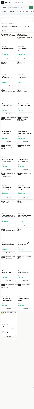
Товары (12, 11)
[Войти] (31, 2)
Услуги (19, 11)
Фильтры (17, 20)
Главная (4, 11)
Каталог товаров (10, 23)
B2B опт (25, 11)
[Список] (5, 30)
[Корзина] (27, 2)
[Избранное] (23, 2)
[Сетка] (2, 30)
